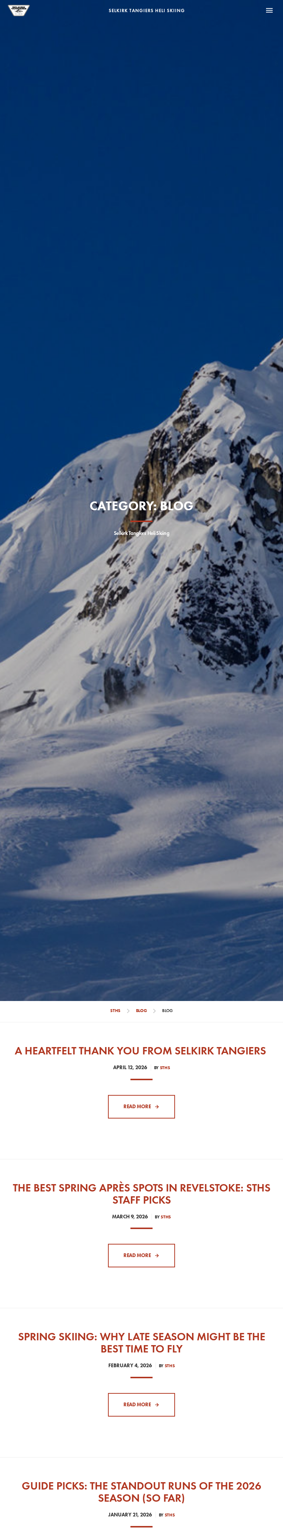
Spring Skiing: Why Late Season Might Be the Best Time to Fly (141, 1342)
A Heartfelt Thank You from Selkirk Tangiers (142, 1050)
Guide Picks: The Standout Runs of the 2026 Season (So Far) (141, 1492)
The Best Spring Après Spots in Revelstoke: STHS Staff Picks (141, 1194)
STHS (165, 1067)
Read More (137, 1106)
